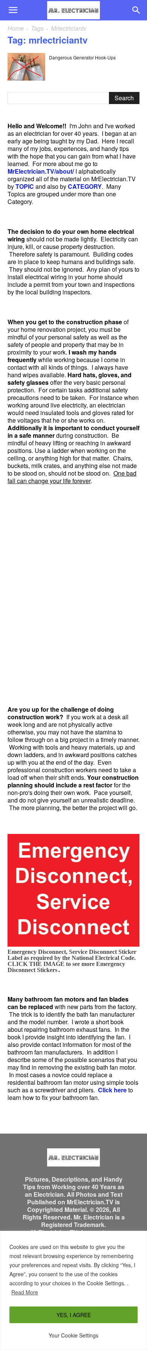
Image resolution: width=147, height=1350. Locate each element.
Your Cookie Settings (73, 1335)
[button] (13, 10)
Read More (24, 1292)
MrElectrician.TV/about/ (41, 171)
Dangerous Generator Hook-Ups (82, 57)
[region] (73, 1290)
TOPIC (24, 186)
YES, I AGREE (74, 1315)
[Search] (136, 10)
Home (16, 28)
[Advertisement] (73, 595)
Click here (112, 1090)
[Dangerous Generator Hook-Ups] (26, 67)
